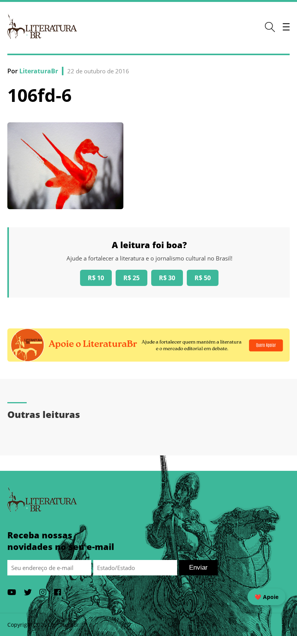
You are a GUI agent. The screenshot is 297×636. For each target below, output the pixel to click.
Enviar (198, 567)
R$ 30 (167, 278)
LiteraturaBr (38, 71)
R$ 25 (131, 278)
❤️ (266, 596)
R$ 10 (96, 278)
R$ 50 (203, 278)
